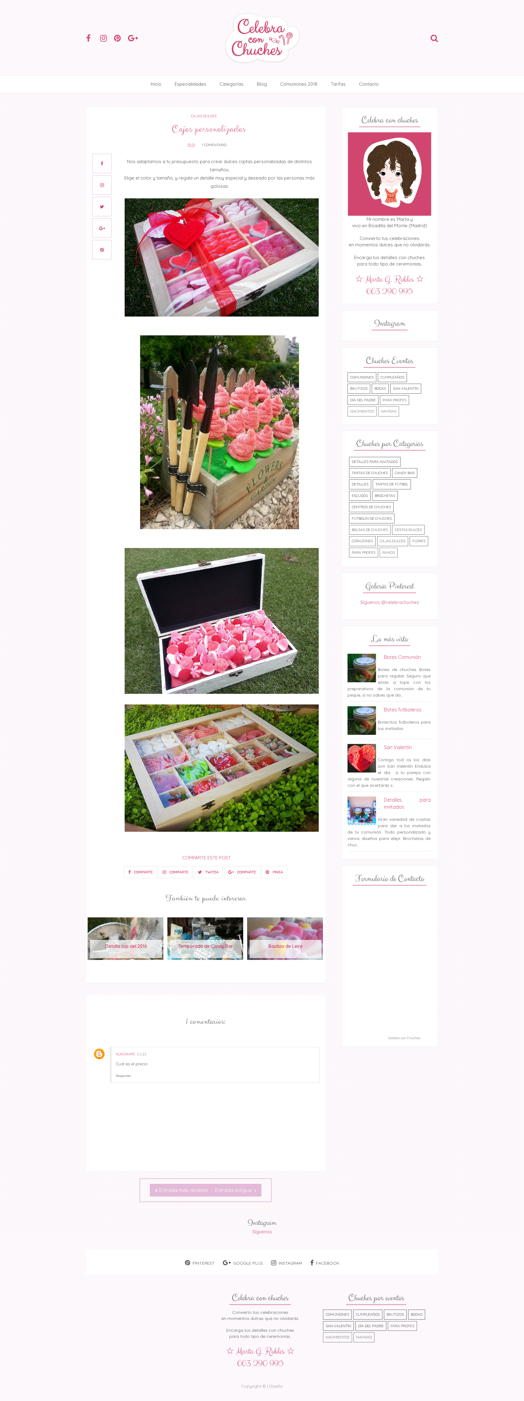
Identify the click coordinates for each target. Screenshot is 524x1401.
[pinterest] (120, 38)
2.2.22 (141, 1054)
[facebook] (92, 38)
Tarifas (338, 84)
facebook (327, 1263)
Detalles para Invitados (375, 461)
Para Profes (394, 400)
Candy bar (405, 473)
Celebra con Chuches (404, 1038)
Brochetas (385, 495)
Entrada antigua (234, 1190)
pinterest (204, 1263)
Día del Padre (363, 400)
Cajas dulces (204, 116)
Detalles (360, 484)
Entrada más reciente (183, 1190)
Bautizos (359, 388)
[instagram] (106, 38)
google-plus (248, 1263)
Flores (418, 541)
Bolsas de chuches (370, 529)
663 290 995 (389, 292)
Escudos (360, 495)
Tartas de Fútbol (391, 484)
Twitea (211, 872)
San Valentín (405, 388)
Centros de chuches (371, 507)
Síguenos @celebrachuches (389, 602)
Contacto (369, 84)
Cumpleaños (392, 377)
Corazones (362, 541)
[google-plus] (134, 38)
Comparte (143, 872)
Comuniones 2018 (298, 84)
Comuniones (362, 377)
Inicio (156, 84)
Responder (123, 1076)
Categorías (232, 84)
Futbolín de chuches (372, 518)
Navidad (388, 411)
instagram (290, 1263)
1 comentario (214, 144)
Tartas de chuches (370, 473)
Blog (262, 84)
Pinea (277, 872)
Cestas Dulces (408, 529)
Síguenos (262, 1232)
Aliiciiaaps (125, 1054)
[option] (126, 942)
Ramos (388, 552)
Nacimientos (362, 411)
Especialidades (190, 84)
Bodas (380, 388)
